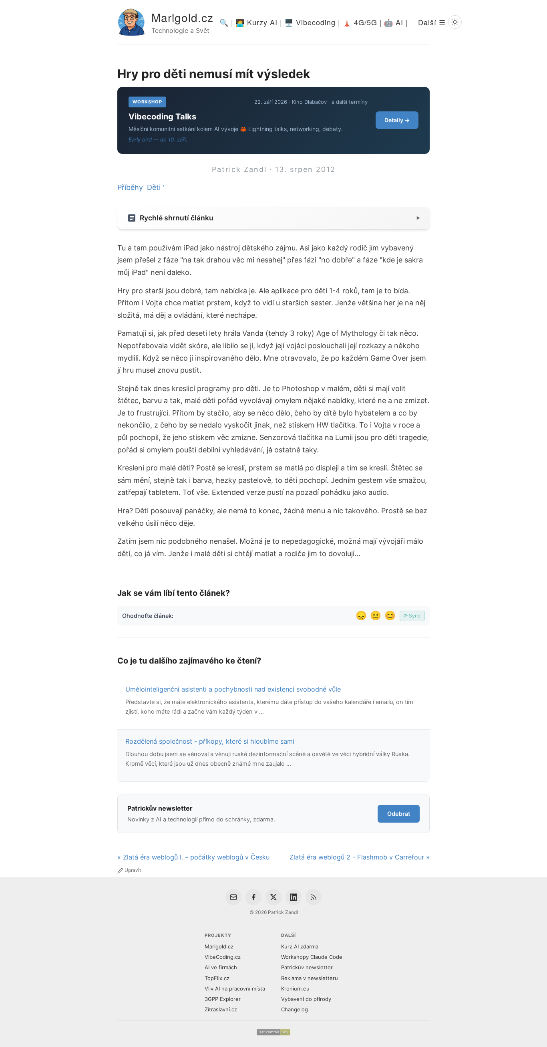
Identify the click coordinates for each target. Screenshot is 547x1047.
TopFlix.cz (217, 978)
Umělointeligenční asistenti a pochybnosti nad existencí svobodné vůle (233, 689)
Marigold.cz (182, 17)
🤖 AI (393, 22)
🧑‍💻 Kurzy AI (256, 22)
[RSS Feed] (314, 897)
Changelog (294, 1009)
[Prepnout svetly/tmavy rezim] (455, 22)
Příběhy (130, 187)
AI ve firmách (221, 967)
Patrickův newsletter (307, 967)
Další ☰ (432, 22)
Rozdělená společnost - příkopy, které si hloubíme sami (209, 741)
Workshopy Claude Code (311, 957)
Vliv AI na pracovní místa (235, 988)
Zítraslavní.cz (221, 1009)
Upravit (133, 870)
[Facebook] (253, 897)
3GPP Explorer (223, 999)
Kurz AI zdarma (299, 946)
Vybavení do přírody (306, 999)
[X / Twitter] (273, 897)
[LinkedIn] (294, 897)
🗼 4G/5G (359, 22)
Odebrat (398, 813)
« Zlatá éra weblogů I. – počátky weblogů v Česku (193, 857)
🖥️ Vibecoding (310, 22)
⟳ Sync (412, 616)
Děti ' (155, 187)
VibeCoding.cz (223, 957)
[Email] (233, 897)
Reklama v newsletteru (309, 978)
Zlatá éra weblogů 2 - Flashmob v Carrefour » (360, 857)
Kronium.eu (295, 988)
